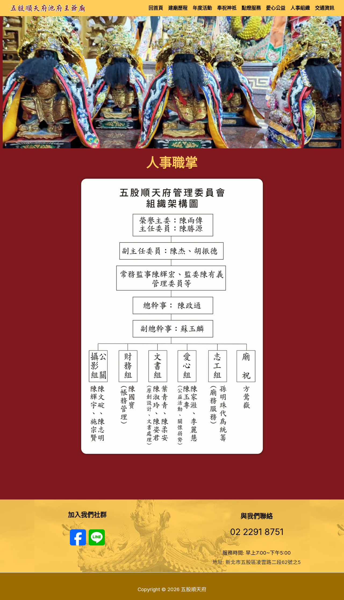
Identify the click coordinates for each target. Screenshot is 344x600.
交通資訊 (324, 8)
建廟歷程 (178, 8)
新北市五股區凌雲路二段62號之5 (263, 562)
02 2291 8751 (257, 532)
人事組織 (300, 8)
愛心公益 (275, 8)
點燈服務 (251, 8)
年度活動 (202, 8)
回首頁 (156, 8)
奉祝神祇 (226, 8)
